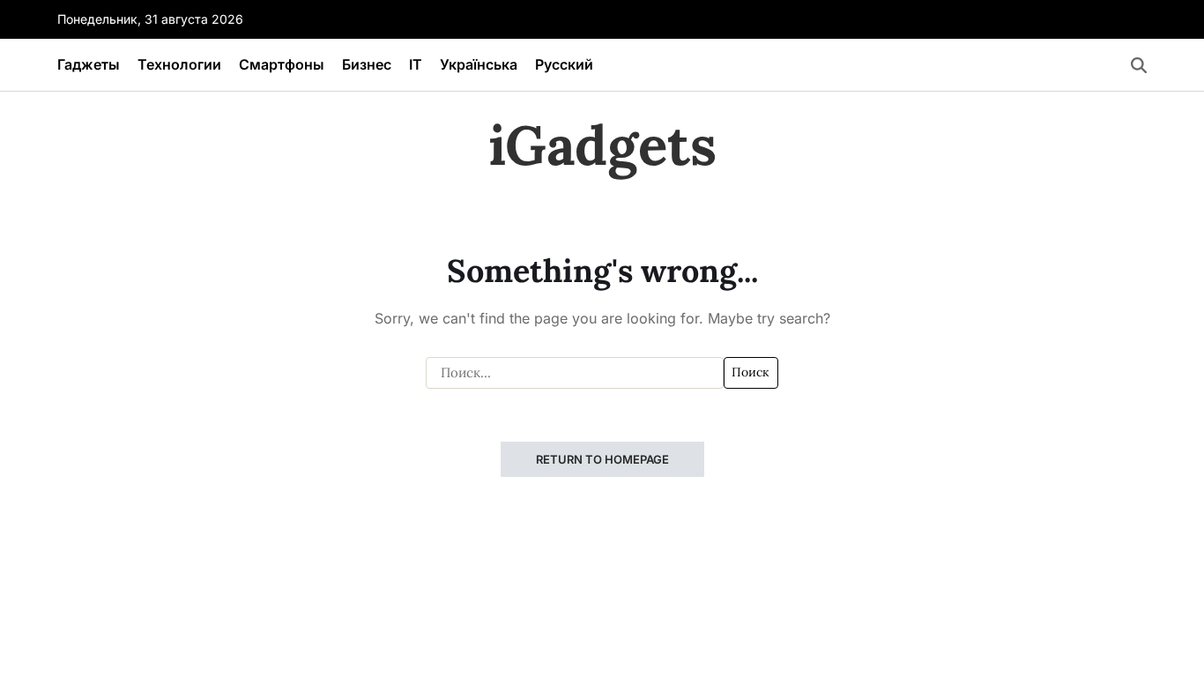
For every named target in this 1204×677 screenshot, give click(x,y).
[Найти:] (575, 373)
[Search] (1139, 65)
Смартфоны (281, 64)
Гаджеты (88, 64)
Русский (564, 64)
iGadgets (602, 145)
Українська (478, 64)
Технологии (179, 64)
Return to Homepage (602, 459)
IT (415, 64)
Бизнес (366, 64)
